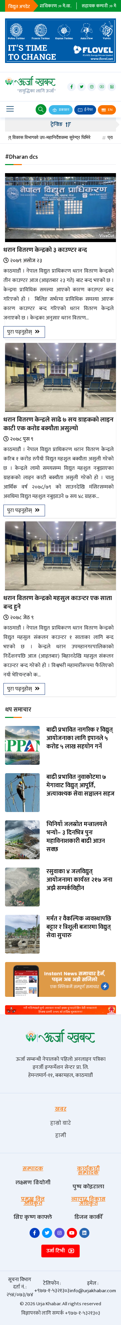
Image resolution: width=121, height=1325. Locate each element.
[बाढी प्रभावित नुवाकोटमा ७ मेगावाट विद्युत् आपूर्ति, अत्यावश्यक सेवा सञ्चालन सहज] (22, 792)
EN (110, 110)
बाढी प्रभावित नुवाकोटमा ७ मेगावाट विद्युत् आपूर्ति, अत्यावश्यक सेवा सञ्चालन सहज (80, 786)
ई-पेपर (88, 110)
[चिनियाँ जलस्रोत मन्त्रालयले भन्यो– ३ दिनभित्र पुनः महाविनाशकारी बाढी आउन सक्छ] (22, 839)
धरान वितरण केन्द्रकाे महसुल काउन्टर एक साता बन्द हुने (57, 602)
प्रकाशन (63, 110)
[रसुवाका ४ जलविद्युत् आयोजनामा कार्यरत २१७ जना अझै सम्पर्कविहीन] (22, 886)
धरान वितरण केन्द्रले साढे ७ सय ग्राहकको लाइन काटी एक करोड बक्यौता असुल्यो (58, 424)
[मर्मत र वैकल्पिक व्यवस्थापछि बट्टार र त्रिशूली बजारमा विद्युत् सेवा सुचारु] (22, 933)
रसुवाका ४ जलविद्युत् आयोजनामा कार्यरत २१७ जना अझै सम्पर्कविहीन (79, 880)
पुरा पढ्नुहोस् (20, 332)
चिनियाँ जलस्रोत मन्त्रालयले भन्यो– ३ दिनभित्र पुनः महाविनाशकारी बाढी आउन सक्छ (76, 837)
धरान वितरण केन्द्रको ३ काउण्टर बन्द (45, 250)
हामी (60, 1135)
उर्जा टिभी (56, 1250)
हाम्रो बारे (60, 1122)
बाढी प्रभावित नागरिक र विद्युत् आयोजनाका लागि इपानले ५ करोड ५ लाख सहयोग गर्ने (79, 738)
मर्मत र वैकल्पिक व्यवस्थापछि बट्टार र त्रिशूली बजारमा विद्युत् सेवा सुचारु (78, 927)
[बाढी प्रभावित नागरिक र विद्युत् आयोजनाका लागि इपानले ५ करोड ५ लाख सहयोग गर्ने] (22, 744)
